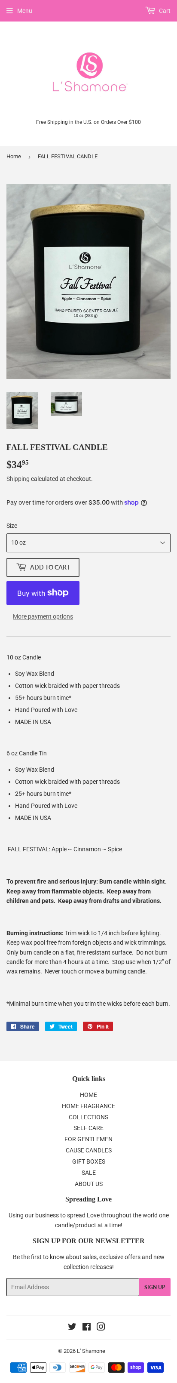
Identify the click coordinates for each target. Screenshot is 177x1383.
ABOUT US (89, 1183)
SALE (89, 1172)
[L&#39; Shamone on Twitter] (72, 1327)
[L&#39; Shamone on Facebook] (86, 1327)
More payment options (43, 616)
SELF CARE (88, 1127)
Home (13, 156)
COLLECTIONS (88, 1117)
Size (11, 525)
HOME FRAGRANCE (88, 1106)
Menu (24, 10)
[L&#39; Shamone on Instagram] (101, 1327)
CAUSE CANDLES (89, 1150)
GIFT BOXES (88, 1161)
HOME (88, 1094)
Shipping (18, 478)
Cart (164, 10)
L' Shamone (91, 1351)
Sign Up (154, 1287)
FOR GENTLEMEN (88, 1139)
